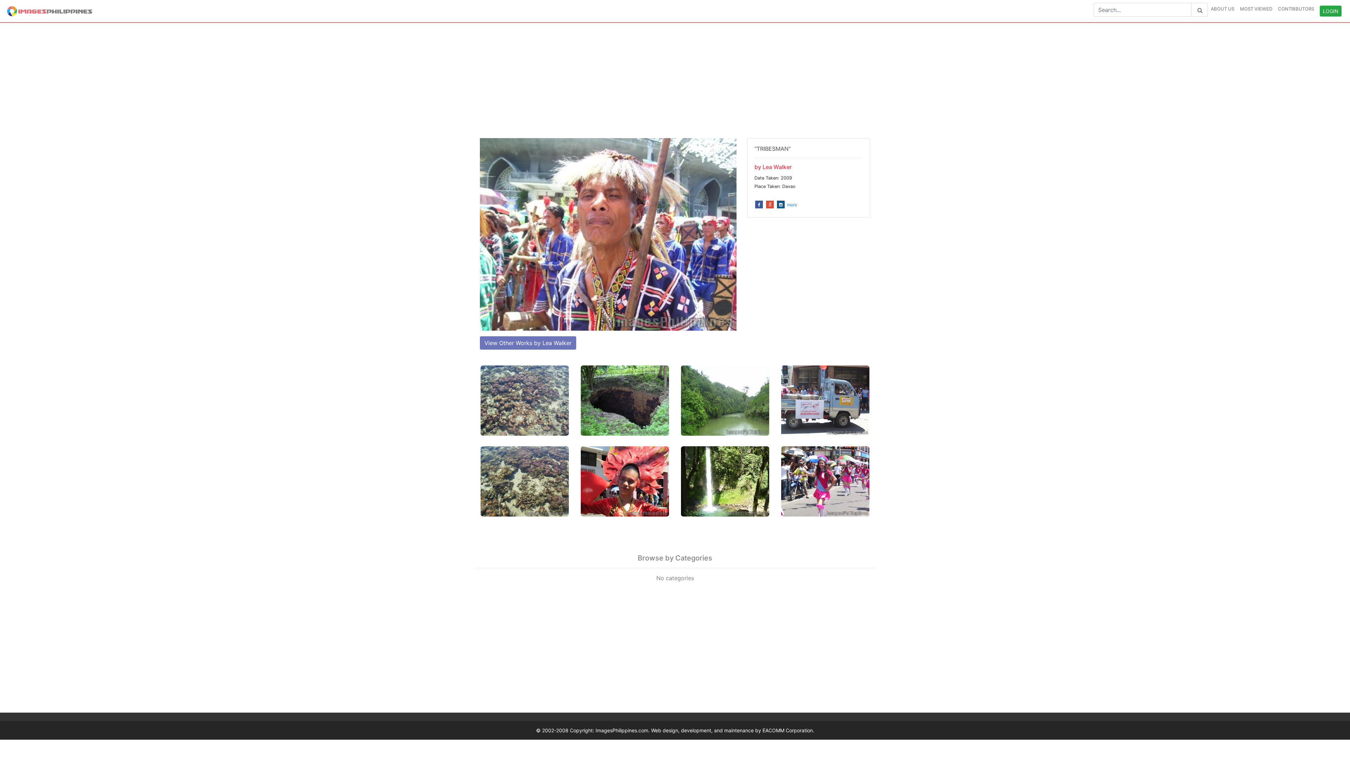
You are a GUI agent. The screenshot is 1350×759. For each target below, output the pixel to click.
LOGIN (1330, 11)
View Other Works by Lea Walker (528, 342)
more (792, 204)
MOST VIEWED (1256, 9)
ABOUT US (1222, 9)
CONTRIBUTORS (1296, 9)
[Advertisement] (675, 80)
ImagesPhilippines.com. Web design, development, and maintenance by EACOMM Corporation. (705, 730)
